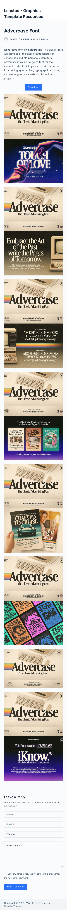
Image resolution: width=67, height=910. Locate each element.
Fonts (44, 39)
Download (33, 87)
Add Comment (15, 845)
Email (10, 824)
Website (10, 834)
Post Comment (15, 886)
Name (10, 814)
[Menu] (61, 9)
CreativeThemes (13, 906)
